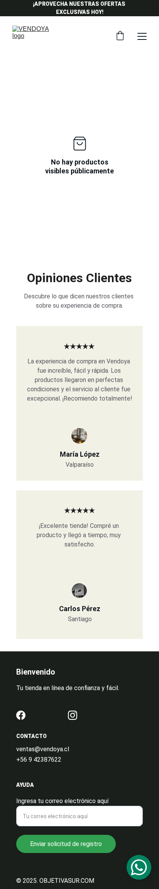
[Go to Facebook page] (20, 715)
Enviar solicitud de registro (66, 844)
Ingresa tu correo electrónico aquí (62, 801)
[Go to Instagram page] (72, 715)
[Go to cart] (120, 36)
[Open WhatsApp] (139, 867)
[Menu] (142, 36)
